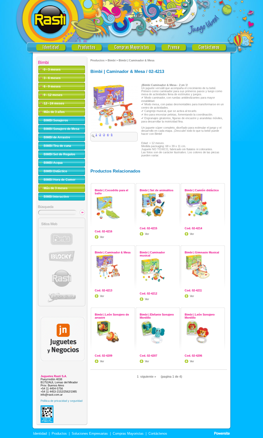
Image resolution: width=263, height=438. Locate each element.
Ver (102, 237)
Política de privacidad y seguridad (61, 400)
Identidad (51, 47)
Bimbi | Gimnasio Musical (202, 252)
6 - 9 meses (52, 86)
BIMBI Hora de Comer (60, 180)
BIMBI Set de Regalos (59, 154)
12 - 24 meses (54, 103)
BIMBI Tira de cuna (57, 146)
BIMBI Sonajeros (56, 120)
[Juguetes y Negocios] (63, 360)
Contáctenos (209, 47)
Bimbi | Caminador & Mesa (136, 60)
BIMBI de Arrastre (57, 137)
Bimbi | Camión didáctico (202, 190)
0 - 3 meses (52, 69)
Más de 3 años (54, 112)
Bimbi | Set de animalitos (156, 190)
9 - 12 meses (53, 95)
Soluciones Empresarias (89, 433)
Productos (87, 47)
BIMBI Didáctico (55, 171)
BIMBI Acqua (53, 163)
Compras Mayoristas (131, 47)
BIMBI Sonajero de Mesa (61, 129)
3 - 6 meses (52, 78)
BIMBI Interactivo (56, 196)
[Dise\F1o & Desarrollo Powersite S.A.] (222, 433)
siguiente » (148, 376)
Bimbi (112, 60)
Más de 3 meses (56, 188)
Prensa (174, 47)
